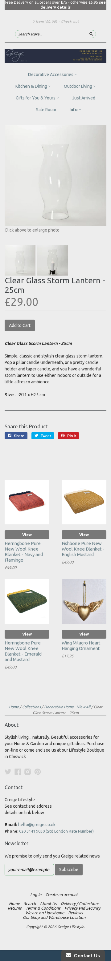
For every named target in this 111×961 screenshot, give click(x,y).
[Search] (91, 34)
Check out (70, 21)
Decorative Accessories (51, 74)
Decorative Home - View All (67, 707)
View (27, 534)
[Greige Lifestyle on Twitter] (8, 771)
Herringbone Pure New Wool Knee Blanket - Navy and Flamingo (24, 551)
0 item (44, 21)
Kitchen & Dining (31, 86)
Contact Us (85, 955)
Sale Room (46, 109)
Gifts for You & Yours (36, 97)
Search (30, 903)
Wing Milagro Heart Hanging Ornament (81, 645)
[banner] (55, 56)
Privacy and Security (82, 908)
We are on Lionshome (44, 913)
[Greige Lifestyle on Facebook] (17, 771)
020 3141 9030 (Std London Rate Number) (56, 831)
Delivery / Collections (80, 903)
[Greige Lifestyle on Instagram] (27, 771)
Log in (35, 894)
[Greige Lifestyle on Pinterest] (37, 771)
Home (14, 707)
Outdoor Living (78, 86)
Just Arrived (83, 97)
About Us (48, 903)
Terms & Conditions (43, 908)
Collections (31, 707)
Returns (15, 908)
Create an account (61, 894)
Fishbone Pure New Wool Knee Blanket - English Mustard (83, 549)
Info (74, 109)
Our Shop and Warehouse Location (54, 917)
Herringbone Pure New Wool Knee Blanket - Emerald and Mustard (23, 651)
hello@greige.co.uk (37, 824)
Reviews (75, 913)
